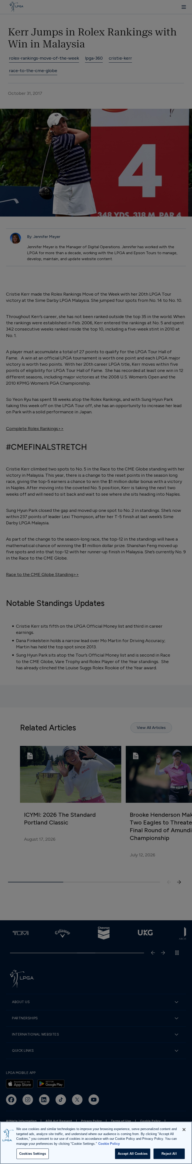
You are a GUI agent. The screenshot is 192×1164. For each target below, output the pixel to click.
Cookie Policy (109, 1144)
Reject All (169, 1154)
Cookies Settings (32, 1154)
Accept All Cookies (133, 1154)
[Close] (184, 1129)
